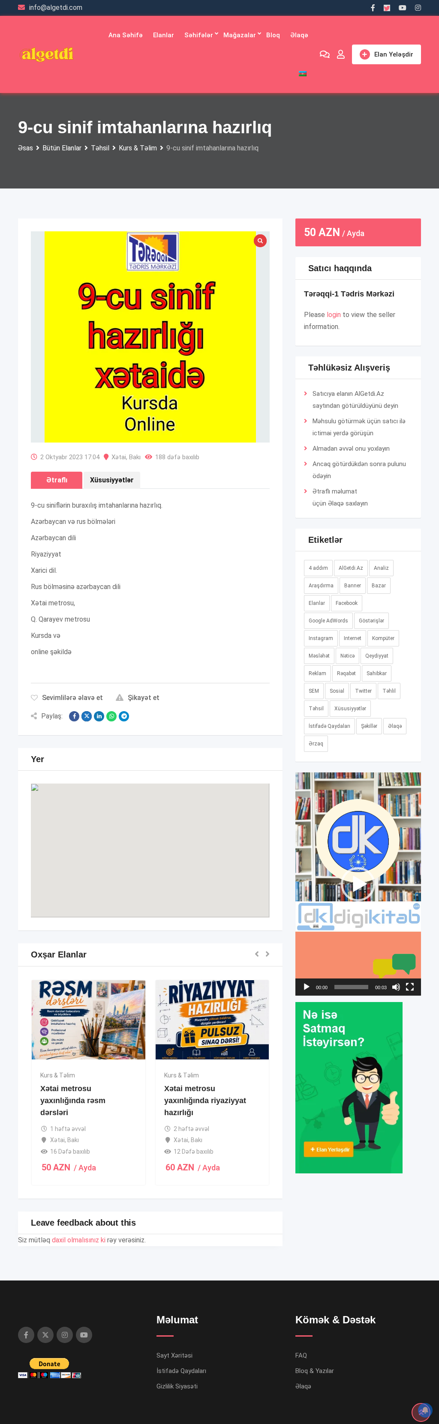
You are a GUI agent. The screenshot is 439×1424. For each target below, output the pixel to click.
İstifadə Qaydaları (329, 726)
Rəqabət (346, 673)
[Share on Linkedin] (99, 716)
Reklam (317, 673)
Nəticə (347, 656)
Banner (352, 586)
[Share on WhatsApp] (111, 716)
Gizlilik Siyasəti (177, 1386)
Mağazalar (239, 35)
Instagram (321, 638)
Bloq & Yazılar (314, 1371)
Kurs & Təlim (57, 1075)
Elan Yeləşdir (393, 54)
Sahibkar (377, 673)
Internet (352, 638)
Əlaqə (299, 35)
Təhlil (389, 691)
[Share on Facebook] (74, 716)
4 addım (318, 568)
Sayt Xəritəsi (174, 1355)
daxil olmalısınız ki (78, 1240)
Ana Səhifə (125, 35)
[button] (150, 842)
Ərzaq (316, 744)
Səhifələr (198, 35)
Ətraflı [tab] (56, 480)
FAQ (301, 1355)
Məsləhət (319, 656)
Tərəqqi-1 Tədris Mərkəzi (349, 294)
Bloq (273, 35)
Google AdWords (328, 621)
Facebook (347, 603)
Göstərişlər (371, 621)
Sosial (337, 691)
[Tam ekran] (410, 987)
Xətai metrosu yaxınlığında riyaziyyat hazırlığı (205, 1100)
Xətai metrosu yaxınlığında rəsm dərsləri (72, 1100)
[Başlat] (306, 987)
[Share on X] (86, 716)
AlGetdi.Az (351, 568)
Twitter (363, 691)
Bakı (135, 457)
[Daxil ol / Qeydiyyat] (341, 54)
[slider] (351, 987)
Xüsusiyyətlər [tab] (112, 480)
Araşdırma (321, 586)
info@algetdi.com (55, 7)
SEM (314, 691)
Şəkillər (369, 726)
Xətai (118, 457)
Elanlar (163, 35)
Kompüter (383, 638)
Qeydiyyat (376, 656)
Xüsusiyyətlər (350, 709)
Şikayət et (143, 698)
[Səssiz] (396, 987)
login (334, 315)
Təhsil (316, 709)
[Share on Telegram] (124, 716)
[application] (358, 884)
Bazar (379, 586)
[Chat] (325, 54)
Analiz (381, 568)
